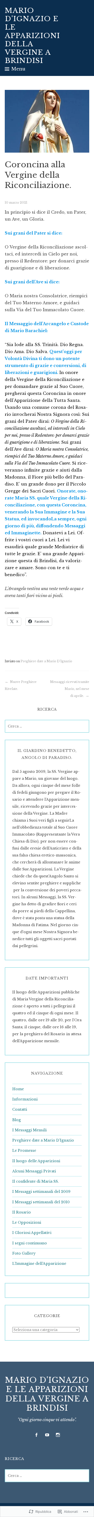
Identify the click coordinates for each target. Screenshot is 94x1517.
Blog (16, 1120)
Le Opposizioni (26, 1222)
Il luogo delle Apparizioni (36, 1161)
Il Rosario (21, 1212)
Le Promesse (24, 1150)
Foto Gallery (24, 1253)
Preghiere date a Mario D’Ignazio (43, 1140)
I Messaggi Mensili (29, 1130)
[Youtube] (47, 1435)
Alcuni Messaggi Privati (34, 1171)
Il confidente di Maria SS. (35, 1181)
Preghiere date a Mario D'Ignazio (46, 661)
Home (18, 1089)
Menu (18, 69)
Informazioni (25, 1099)
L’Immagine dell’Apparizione (39, 1263)
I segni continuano (29, 1243)
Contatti (19, 1109)
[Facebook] (36, 1435)
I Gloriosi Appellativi (31, 1232)
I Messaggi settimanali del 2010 (41, 1202)
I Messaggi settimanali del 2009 (41, 1191)
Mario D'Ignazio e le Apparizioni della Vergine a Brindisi (32, 35)
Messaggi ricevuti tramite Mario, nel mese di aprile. (69, 689)
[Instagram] (58, 1435)
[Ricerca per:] (47, 726)
